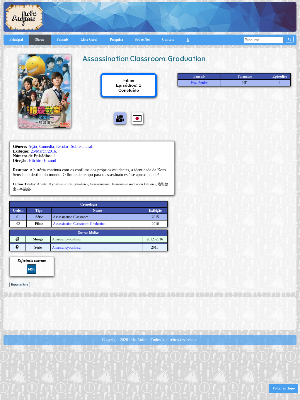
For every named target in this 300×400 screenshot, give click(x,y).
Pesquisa (116, 39)
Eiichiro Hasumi (42, 160)
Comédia (46, 146)
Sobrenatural (81, 146)
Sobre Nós (142, 39)
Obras (40, 39)
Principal (16, 39)
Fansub (63, 39)
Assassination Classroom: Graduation (79, 224)
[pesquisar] (290, 39)
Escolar (62, 146)
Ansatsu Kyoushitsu (66, 247)
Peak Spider (199, 83)
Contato (168, 39)
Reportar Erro (19, 284)
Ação (32, 146)
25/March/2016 (43, 151)
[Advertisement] (150, 313)
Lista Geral (89, 39)
